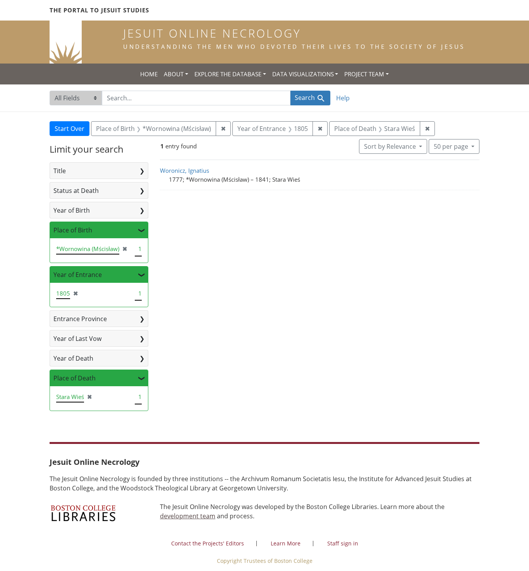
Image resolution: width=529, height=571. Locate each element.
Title (59, 171)
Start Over (69, 128)
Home (149, 74)
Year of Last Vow (77, 338)
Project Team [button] (364, 74)
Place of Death (74, 378)
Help (343, 98)
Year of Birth (71, 210)
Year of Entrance (77, 274)
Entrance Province (80, 319)
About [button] (174, 74)
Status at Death (76, 190)
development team (187, 516)
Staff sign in (342, 543)
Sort (390, 146)
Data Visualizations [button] (303, 74)
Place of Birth (72, 230)
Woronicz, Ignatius (184, 170)
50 (451, 146)
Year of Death (73, 358)
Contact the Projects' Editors (207, 543)
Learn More (286, 543)
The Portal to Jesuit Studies (99, 10)
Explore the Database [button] (227, 74)
